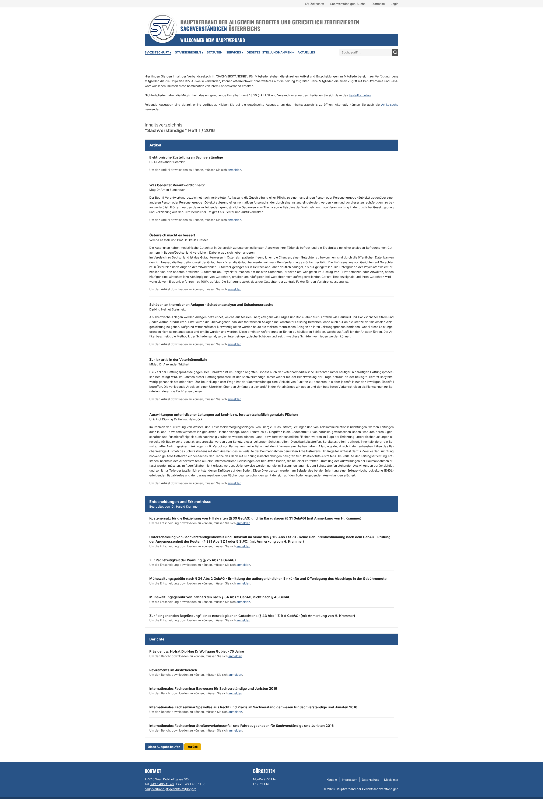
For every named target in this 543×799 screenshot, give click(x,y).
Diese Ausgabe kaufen (164, 746)
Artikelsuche (389, 104)
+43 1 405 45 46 (162, 784)
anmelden (234, 169)
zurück (193, 746)
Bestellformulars (360, 95)
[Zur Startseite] (162, 22)
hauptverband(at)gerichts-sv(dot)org (170, 789)
